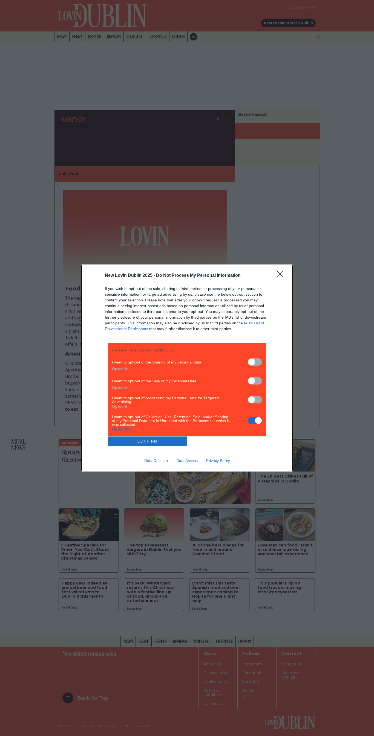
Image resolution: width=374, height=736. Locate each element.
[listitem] (187, 350)
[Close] (282, 275)
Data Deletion (156, 460)
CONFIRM (147, 441)
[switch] (255, 362)
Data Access (187, 460)
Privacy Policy (218, 460)
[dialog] (187, 368)
